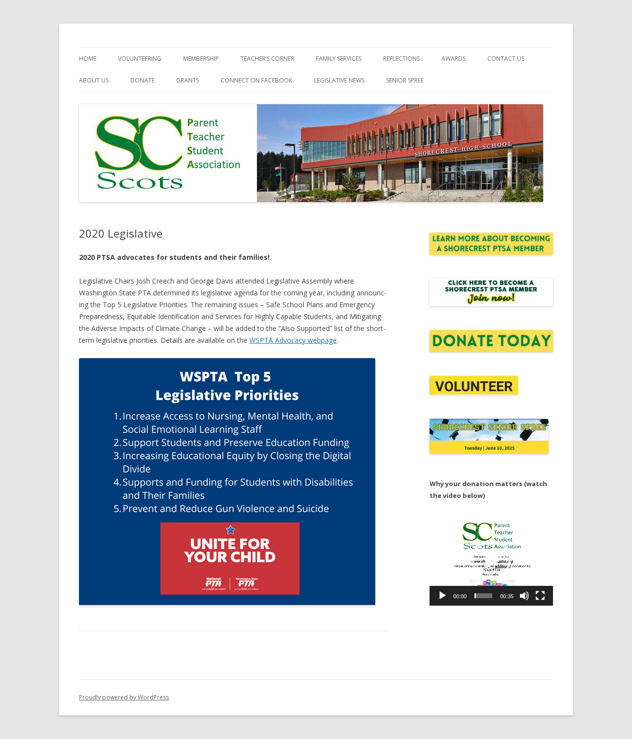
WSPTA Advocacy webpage (293, 340)
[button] (491, 559)
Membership (201, 58)
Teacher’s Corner (267, 58)
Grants (187, 80)
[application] (491, 559)
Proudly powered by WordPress (124, 697)
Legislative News (339, 80)
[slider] (483, 595)
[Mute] (524, 596)
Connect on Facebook (256, 80)
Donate (142, 80)
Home (87, 58)
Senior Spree (405, 80)
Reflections (401, 58)
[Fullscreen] (540, 596)
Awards (453, 58)
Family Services (338, 58)
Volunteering (139, 58)
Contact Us (505, 58)
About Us (94, 80)
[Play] (442, 596)
